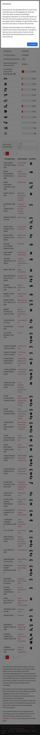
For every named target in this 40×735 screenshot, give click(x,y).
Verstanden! (32, 44)
